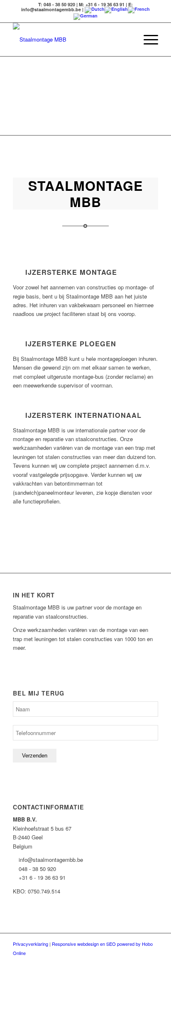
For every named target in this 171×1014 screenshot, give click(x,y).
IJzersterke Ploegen (70, 343)
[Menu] (146, 39)
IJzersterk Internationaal (83, 415)
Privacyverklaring (30, 943)
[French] (139, 9)
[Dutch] (95, 9)
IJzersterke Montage (71, 272)
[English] (116, 9)
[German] (85, 16)
